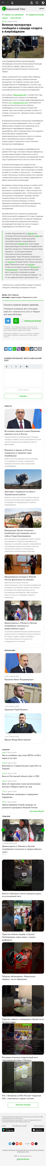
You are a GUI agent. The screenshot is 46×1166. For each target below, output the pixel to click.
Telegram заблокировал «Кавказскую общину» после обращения (18, 977)
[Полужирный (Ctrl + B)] (6, 366)
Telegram (30, 233)
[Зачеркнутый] (20, 366)
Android (21, 244)
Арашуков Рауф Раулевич (16, 709)
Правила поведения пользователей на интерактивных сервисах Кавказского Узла (23, 1151)
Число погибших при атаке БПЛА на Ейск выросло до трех (21, 756)
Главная (5, 18)
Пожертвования (38, 1126)
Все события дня (37, 811)
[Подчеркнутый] (16, 366)
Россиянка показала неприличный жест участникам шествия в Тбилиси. (20, 1058)
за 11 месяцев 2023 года (18, 103)
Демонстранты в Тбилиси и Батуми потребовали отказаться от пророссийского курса (20, 625)
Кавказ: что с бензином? (14, 14)
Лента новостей (15, 18)
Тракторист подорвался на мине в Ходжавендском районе (19, 493)
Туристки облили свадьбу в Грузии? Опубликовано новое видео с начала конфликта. (18, 937)
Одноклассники (11, 270)
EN (7, 2)
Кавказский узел (19, 95)
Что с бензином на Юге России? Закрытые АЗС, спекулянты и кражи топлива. (21, 1097)
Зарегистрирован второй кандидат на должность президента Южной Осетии (20, 806)
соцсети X (11, 262)
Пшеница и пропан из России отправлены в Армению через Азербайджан (18, 453)
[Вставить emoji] (26, 366)
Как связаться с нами (19, 1126)
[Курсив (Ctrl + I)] (11, 366)
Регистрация (23, 390)
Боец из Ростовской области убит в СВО (20, 776)
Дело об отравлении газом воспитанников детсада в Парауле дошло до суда (21, 785)
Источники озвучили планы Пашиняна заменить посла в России (22, 432)
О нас (4, 1126)
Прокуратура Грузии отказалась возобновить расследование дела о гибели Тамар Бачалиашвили (20, 533)
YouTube (30, 264)
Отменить (23, 396)
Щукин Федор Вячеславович (17, 739)
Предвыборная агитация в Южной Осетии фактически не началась (20, 578)
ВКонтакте (34, 267)
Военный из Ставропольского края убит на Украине (21, 767)
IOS (26, 244)
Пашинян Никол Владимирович (19, 679)
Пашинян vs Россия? (36, 14)
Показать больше (23, 1105)
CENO (37, 236)
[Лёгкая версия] (12, 3)
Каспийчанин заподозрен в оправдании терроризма (20, 795)
